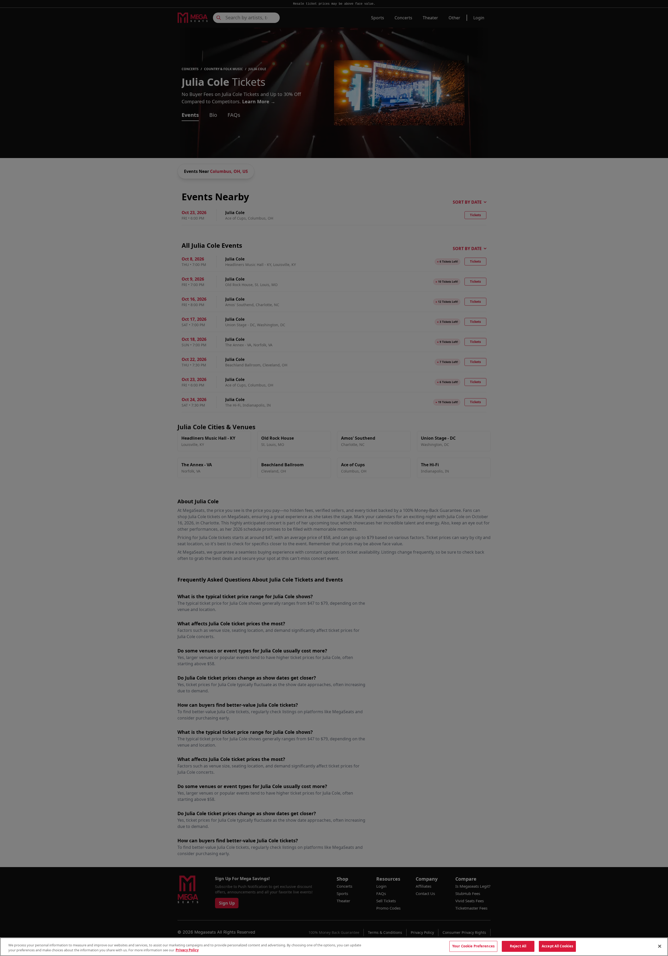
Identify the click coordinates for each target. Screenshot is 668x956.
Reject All (518, 946)
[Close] (659, 946)
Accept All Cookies (557, 946)
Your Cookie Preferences (473, 946)
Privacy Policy (187, 950)
